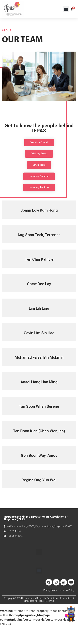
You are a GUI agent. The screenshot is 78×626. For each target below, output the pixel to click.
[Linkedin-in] (63, 582)
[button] (66, 9)
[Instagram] (56, 582)
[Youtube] (71, 582)
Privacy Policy (50, 590)
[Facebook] (49, 582)
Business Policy (66, 590)
